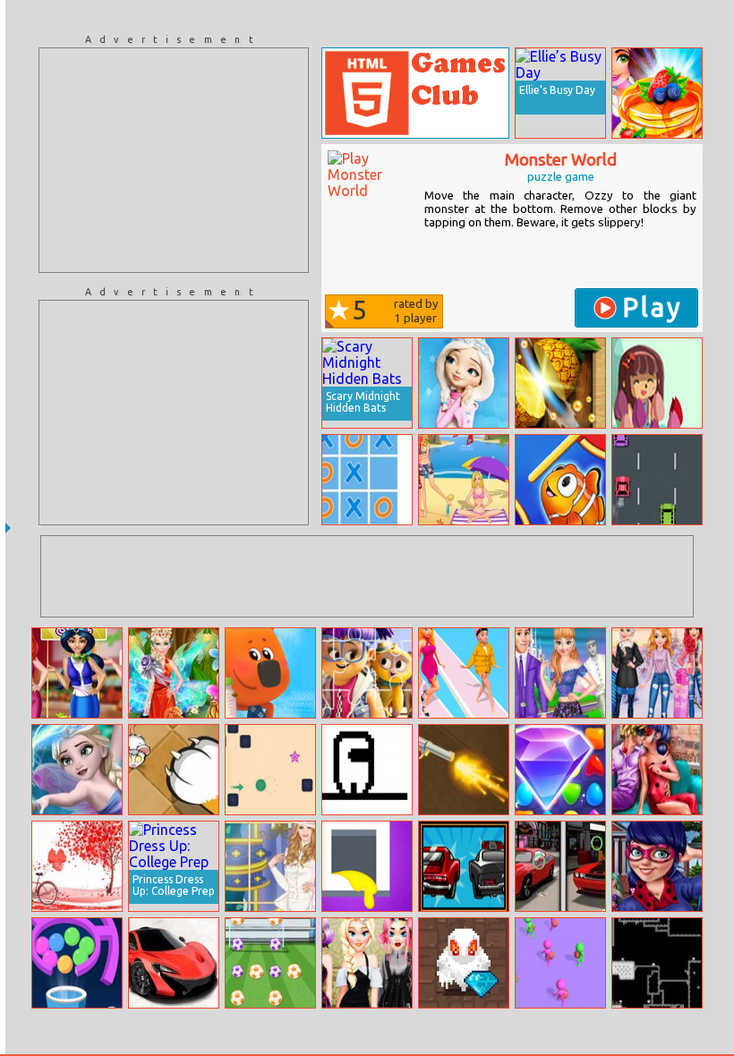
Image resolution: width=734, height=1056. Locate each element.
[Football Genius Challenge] (270, 963)
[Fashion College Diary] (657, 866)
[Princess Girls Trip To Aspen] (657, 673)
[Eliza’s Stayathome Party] (367, 963)
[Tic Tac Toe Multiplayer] (367, 479)
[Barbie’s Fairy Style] (173, 673)
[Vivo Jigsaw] (367, 673)
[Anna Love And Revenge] (560, 673)
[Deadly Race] (657, 479)
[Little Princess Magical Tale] (463, 383)
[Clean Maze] (367, 866)
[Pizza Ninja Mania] (560, 383)
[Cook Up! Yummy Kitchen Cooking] (657, 93)
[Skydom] (560, 769)
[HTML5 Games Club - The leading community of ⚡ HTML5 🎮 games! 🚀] (415, 93)
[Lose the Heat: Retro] (463, 866)
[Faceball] (560, 963)
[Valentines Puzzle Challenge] (77, 866)
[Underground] (657, 963)
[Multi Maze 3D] (77, 963)
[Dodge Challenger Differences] (560, 866)
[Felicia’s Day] (657, 383)
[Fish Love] (560, 479)
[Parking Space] (173, 963)
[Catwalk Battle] (463, 673)
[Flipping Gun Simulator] (463, 769)
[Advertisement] (173, 160)
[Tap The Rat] (173, 769)
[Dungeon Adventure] (463, 963)
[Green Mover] (270, 769)
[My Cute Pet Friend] (270, 673)
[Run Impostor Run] (367, 769)
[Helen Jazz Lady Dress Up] (270, 866)
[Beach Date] (463, 479)
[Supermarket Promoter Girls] (77, 673)
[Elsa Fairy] (77, 769)
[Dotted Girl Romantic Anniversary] (657, 769)
